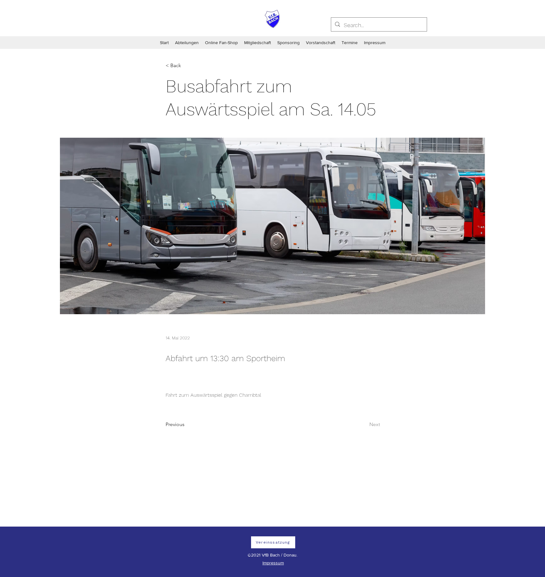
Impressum (273, 562)
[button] (186, 65)
